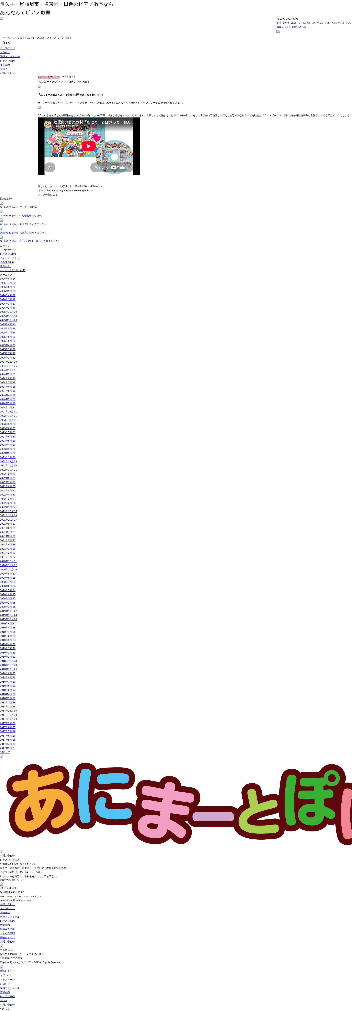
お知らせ (5, 52)
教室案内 (5, 64)
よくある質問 (7, 933)
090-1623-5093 (8, 888)
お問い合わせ (299, 27)
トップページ (7, 37)
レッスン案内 (7, 60)
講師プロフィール (10, 56)
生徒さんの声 (7, 929)
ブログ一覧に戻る (47, 194)
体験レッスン (283, 27)
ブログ (21, 37)
